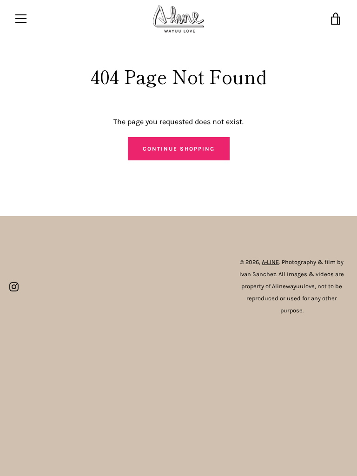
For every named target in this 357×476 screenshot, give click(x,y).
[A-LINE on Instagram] (14, 285)
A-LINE (270, 261)
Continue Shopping (179, 148)
